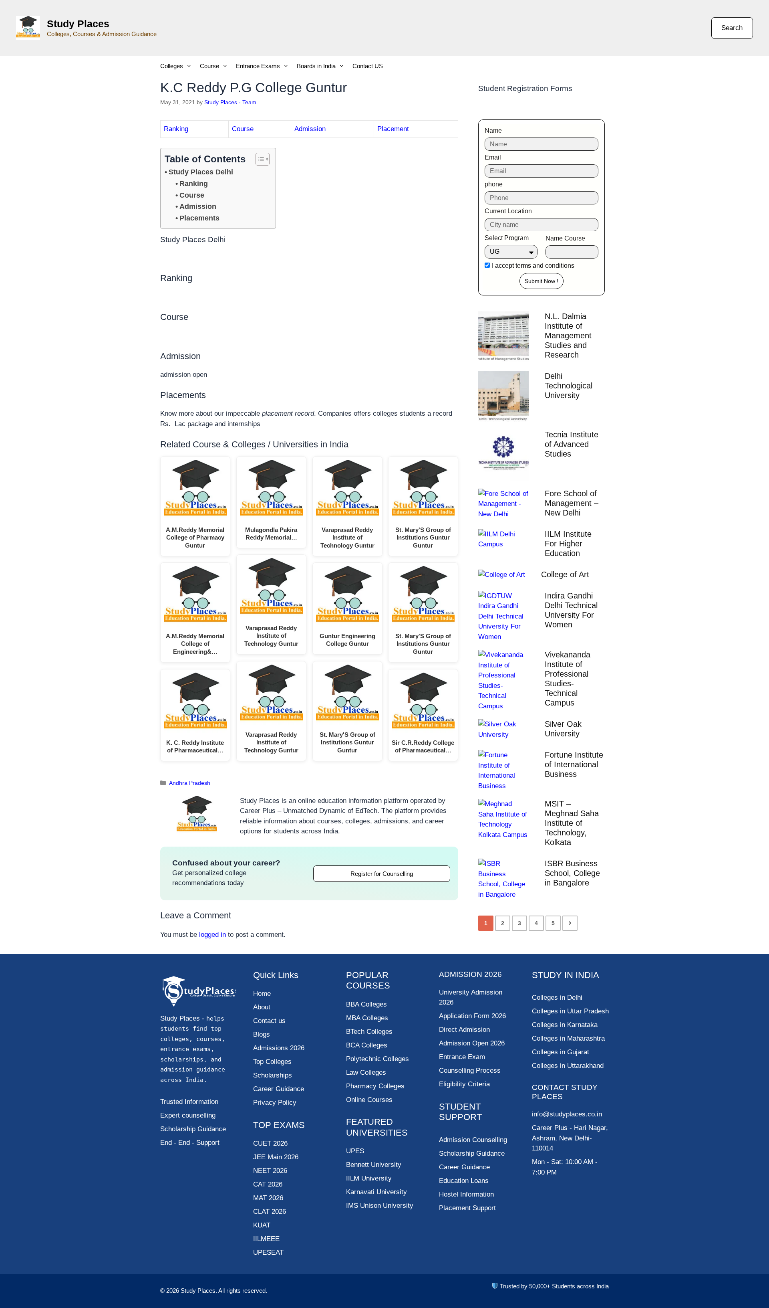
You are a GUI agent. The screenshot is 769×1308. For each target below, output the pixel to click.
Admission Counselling (473, 1140)
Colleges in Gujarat (560, 1052)
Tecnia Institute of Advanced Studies (571, 444)
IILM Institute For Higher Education (568, 544)
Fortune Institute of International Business (574, 764)
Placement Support (467, 1208)
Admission (310, 129)
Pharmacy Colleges (375, 1086)
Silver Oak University (563, 729)
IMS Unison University (379, 1205)
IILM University (369, 1178)
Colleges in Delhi (557, 997)
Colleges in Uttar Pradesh (570, 1011)
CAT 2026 (267, 1184)
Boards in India (316, 66)
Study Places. (199, 1290)
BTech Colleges (369, 1031)
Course (209, 66)
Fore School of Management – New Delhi (571, 503)
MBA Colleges (367, 1018)
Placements (199, 218)
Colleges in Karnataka (565, 1025)
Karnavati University (376, 1192)
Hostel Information (466, 1194)
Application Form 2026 (472, 1016)
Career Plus (550, 1128)
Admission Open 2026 (472, 1043)
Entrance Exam (462, 1057)
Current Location (508, 211)
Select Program (507, 238)
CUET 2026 (270, 1143)
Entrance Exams (258, 66)
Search (732, 28)
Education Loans (464, 1181)
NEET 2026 (270, 1171)
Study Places (78, 23)
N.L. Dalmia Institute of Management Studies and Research (568, 335)
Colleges (171, 66)
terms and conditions (544, 265)
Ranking (176, 129)
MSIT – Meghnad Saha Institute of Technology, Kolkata (572, 823)
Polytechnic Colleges (377, 1059)
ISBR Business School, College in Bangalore (572, 873)
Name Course (565, 238)
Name (493, 130)
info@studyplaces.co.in (567, 1114)
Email (493, 157)
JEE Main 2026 (275, 1157)
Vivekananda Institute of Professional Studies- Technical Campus (567, 678)
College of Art (565, 574)
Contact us (269, 1021)
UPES (355, 1151)
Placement (393, 129)
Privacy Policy (274, 1102)
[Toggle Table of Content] (259, 159)
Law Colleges (366, 1072)
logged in (212, 934)
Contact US (367, 66)
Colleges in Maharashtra (568, 1038)
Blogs (261, 1034)
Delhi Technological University (568, 386)
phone (494, 184)
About (261, 1007)
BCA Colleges (366, 1045)
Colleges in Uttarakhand (568, 1065)
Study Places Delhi (201, 172)
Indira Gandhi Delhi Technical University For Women (571, 610)
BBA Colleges (366, 1004)
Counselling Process (470, 1070)
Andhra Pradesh (189, 783)
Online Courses (369, 1100)
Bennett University (373, 1165)
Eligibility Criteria (464, 1084)
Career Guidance (464, 1167)
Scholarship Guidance (472, 1153)
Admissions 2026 (278, 1048)
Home (262, 993)
